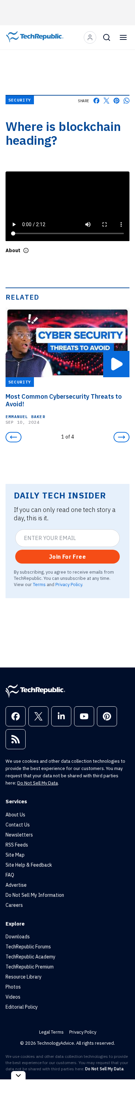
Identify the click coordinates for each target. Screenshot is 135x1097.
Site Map (15, 855)
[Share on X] (106, 101)
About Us (15, 815)
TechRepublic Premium (30, 967)
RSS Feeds (17, 845)
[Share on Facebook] (96, 101)
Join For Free (67, 556)
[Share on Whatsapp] (126, 101)
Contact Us (18, 825)
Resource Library (24, 977)
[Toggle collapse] (18, 1075)
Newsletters (19, 835)
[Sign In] (90, 37)
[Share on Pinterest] (116, 101)
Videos (13, 997)
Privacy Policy (68, 584)
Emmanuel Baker (25, 416)
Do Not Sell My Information (35, 895)
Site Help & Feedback (29, 865)
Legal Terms (51, 1032)
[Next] (121, 437)
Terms (39, 584)
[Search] (106, 37)
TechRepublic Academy (30, 957)
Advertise (16, 885)
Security (19, 100)
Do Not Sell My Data (37, 783)
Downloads (18, 937)
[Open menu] (123, 37)
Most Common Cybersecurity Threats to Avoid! (64, 400)
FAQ (10, 875)
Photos (13, 987)
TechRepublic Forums (28, 947)
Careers (14, 905)
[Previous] (13, 437)
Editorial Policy (22, 1007)
